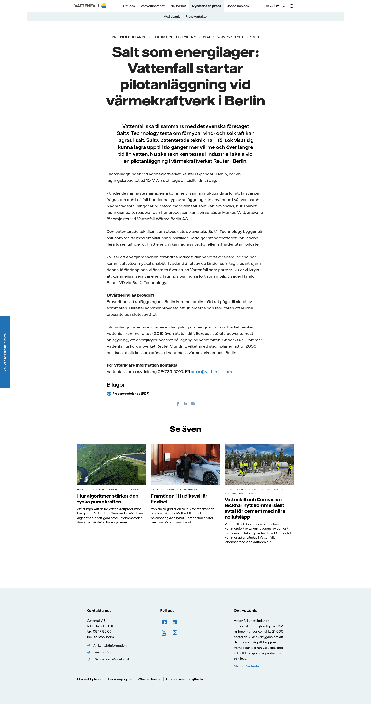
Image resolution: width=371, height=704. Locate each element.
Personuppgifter (120, 679)
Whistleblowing (149, 679)
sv (277, 5)
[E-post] (193, 404)
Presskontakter (197, 16)
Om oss (129, 6)
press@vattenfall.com (211, 371)
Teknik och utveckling (174, 37)
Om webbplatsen (90, 679)
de (283, 5)
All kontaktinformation (110, 645)
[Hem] (90, 6)
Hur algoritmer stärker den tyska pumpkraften (107, 499)
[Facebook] (178, 404)
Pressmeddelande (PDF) (130, 393)
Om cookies (175, 679)
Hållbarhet (178, 6)
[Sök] (292, 6)
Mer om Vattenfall (247, 666)
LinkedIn (175, 622)
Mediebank (171, 16)
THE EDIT (169, 490)
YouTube (164, 632)
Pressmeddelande (129, 37)
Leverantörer (103, 652)
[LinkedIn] (185, 404)
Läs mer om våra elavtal (111, 659)
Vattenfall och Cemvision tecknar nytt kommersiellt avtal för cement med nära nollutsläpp (255, 508)
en (271, 5)
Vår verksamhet (153, 6)
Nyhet (81, 490)
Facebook (164, 622)
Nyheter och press (206, 6)
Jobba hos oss (238, 6)
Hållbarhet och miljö (265, 490)
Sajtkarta (196, 679)
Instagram (175, 632)
